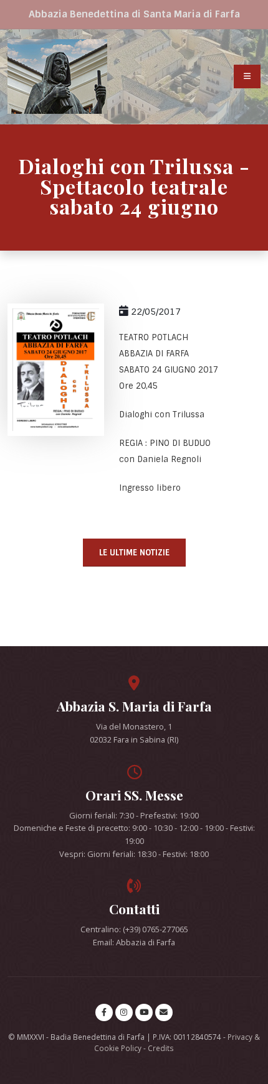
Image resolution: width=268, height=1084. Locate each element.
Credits (161, 1048)
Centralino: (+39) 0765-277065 (134, 929)
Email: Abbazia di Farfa (134, 942)
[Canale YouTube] (144, 1012)
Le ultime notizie (134, 552)
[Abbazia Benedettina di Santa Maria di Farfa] (57, 76)
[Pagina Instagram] (124, 1012)
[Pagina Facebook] (104, 1012)
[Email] (164, 1012)
